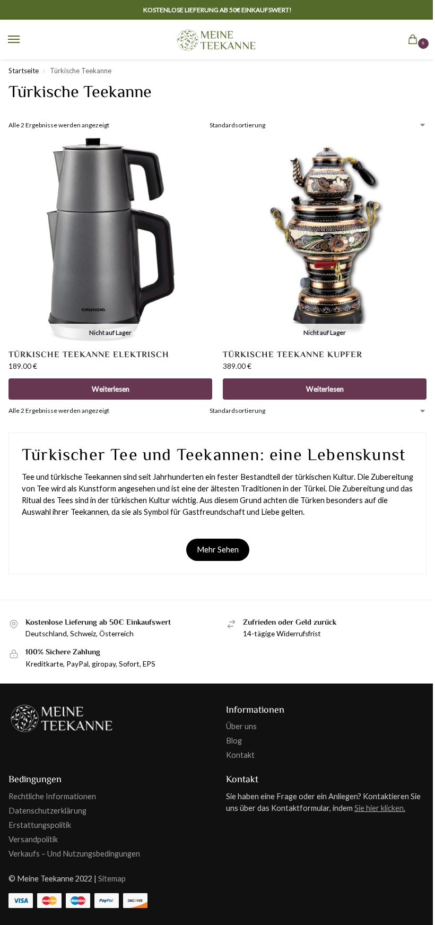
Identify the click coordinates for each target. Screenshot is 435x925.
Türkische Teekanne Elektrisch (88, 354)
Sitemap (112, 878)
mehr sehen (218, 549)
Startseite (23, 70)
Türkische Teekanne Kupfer (292, 354)
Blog (234, 740)
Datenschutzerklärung (47, 810)
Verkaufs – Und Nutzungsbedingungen (74, 853)
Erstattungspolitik (39, 824)
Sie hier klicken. (379, 807)
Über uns (241, 726)
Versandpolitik (33, 839)
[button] (415, 40)
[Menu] (24, 40)
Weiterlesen (110, 389)
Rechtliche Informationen (52, 796)
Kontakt (240, 754)
